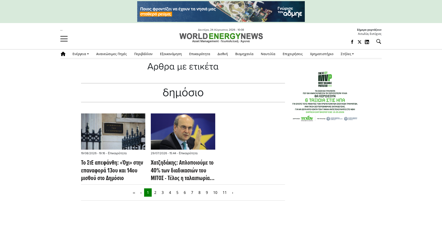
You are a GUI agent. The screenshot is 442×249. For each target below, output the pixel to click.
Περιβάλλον (143, 54)
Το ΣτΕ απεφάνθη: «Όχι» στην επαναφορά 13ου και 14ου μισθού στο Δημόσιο (112, 171)
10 (215, 192)
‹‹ (134, 192)
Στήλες (346, 54)
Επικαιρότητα (199, 54)
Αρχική (64, 54)
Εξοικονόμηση (171, 54)
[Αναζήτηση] (376, 41)
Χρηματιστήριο (321, 54)
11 (225, 192)
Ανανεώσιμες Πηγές (111, 54)
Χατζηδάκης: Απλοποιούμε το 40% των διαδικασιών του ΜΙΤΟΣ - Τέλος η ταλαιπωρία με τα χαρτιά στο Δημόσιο (182, 171)
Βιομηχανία (244, 54)
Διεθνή (223, 54)
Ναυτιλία (268, 54)
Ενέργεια (79, 54)
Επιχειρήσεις (293, 54)
